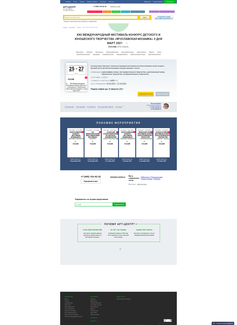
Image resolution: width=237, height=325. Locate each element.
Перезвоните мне (91, 181)
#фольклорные (141, 52)
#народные (96, 54)
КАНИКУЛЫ (125, 12)
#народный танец (108, 54)
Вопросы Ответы (92, 1)
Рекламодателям (69, 306)
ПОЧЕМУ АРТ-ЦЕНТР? (119, 224)
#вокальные (99, 52)
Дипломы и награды (70, 310)
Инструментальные (96, 305)
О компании (69, 296)
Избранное (147, 1)
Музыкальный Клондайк (71, 314)
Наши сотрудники (69, 308)
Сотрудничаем (69, 303)
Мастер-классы (95, 314)
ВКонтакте (132, 184)
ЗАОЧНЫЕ (107, 12)
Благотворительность (71, 312)
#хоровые (89, 52)
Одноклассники (142, 184)
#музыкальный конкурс (137, 54)
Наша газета (120, 296)
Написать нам (115, 6)
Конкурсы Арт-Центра (167, 11)
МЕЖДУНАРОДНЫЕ (137, 12)
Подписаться (119, 204)
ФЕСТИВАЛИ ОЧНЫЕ (95, 12)
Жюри (66, 299)
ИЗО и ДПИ (94, 312)
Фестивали (72, 27)
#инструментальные (127, 52)
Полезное (103, 1)
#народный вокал (121, 54)
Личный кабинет (158, 1)
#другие (151, 52)
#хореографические (112, 52)
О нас (75, 1)
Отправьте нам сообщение (224, 323)
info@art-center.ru (117, 177)
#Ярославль (79, 52)
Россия (79, 27)
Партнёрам (170, 1)
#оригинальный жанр (83, 54)
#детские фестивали (154, 54)
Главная (68, 1)
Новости (93, 321)
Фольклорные (94, 306)
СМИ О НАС (68, 305)
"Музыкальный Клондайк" (123, 299)
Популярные (154, 11)
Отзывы (82, 1)
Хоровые (93, 299)
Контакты (111, 1)
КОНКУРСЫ (116, 12)
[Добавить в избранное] (127, 43)
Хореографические (96, 303)
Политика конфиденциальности (73, 316)
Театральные (94, 310)
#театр (159, 52)
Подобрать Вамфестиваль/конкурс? (164, 17)
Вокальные (94, 301)
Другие (92, 308)
